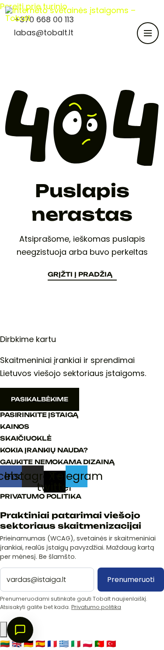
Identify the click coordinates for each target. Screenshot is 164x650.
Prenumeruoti (130, 580)
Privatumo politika (96, 607)
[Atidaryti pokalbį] (20, 630)
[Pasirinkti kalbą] (3, 629)
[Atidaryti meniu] (148, 33)
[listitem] (6, 643)
